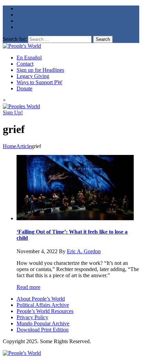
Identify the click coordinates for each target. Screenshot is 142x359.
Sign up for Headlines (40, 70)
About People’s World (41, 299)
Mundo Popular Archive (43, 323)
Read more (28, 287)
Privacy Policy (32, 317)
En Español (29, 57)
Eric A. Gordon (84, 251)
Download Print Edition (43, 330)
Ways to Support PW (39, 82)
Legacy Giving (33, 76)
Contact (25, 64)
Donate (24, 88)
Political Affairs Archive (43, 305)
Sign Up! (13, 112)
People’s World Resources (45, 311)
